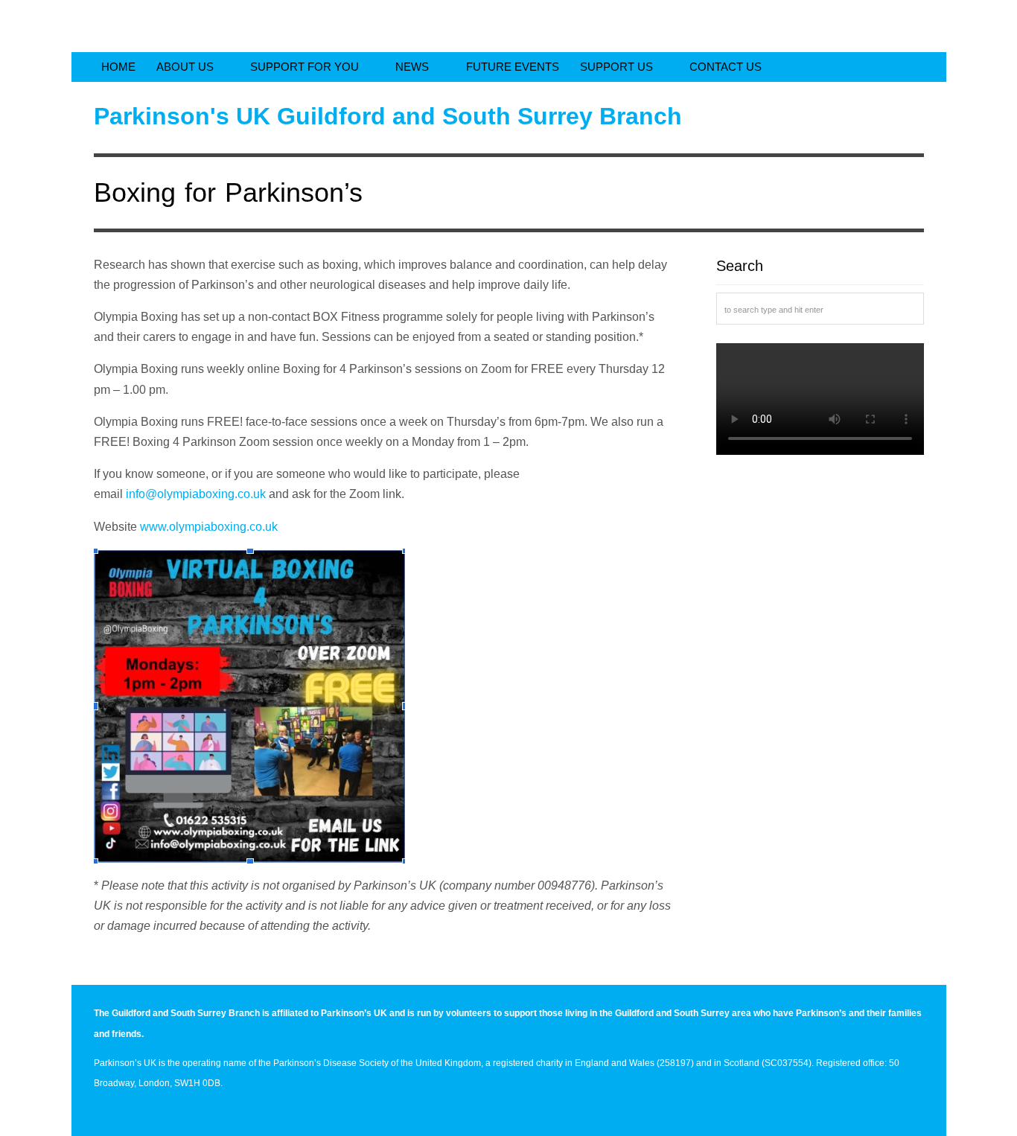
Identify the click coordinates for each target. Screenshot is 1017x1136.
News (413, 66)
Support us (618, 66)
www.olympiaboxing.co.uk (209, 526)
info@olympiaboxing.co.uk (196, 494)
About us (186, 66)
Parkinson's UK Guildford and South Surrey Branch (388, 116)
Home (118, 66)
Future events (512, 66)
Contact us (725, 66)
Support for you (306, 66)
